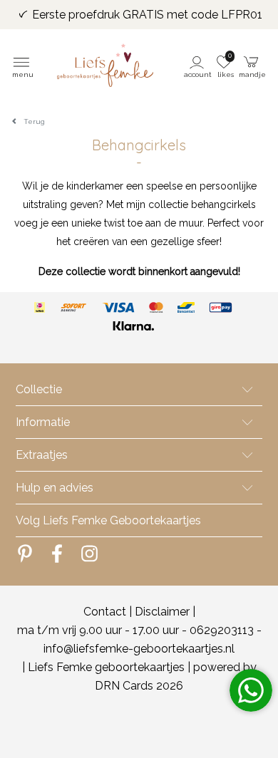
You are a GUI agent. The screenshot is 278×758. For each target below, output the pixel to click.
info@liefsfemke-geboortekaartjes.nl (139, 648)
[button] (198, 65)
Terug (34, 121)
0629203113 (222, 630)
